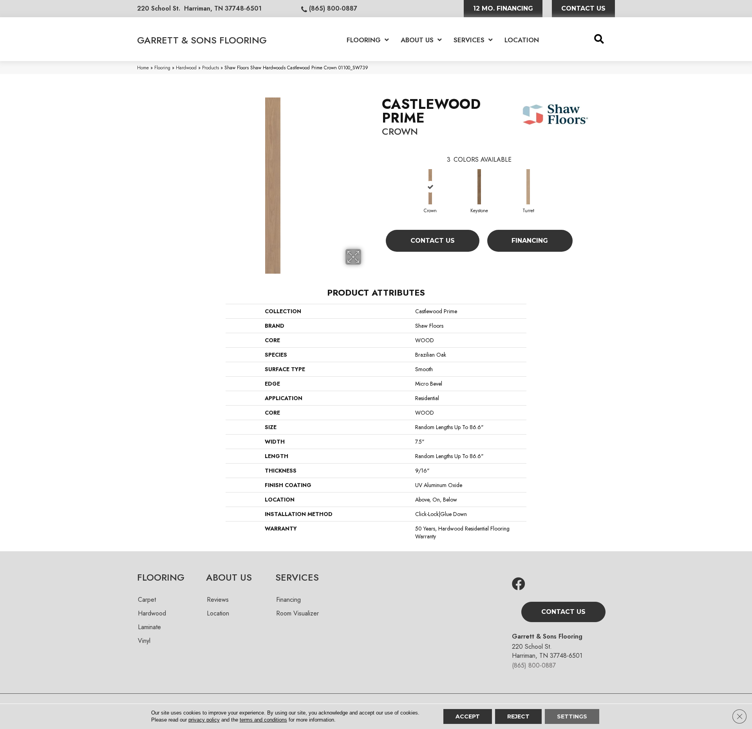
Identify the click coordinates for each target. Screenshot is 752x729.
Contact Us (432, 240)
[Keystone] (479, 186)
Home (143, 67)
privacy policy (204, 720)
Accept (468, 716)
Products (210, 67)
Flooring (162, 67)
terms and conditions (263, 720)
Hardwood (186, 67)
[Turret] (527, 186)
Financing (530, 240)
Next (580, 180)
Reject (518, 716)
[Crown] (430, 186)
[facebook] (518, 584)
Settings (572, 716)
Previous (378, 180)
